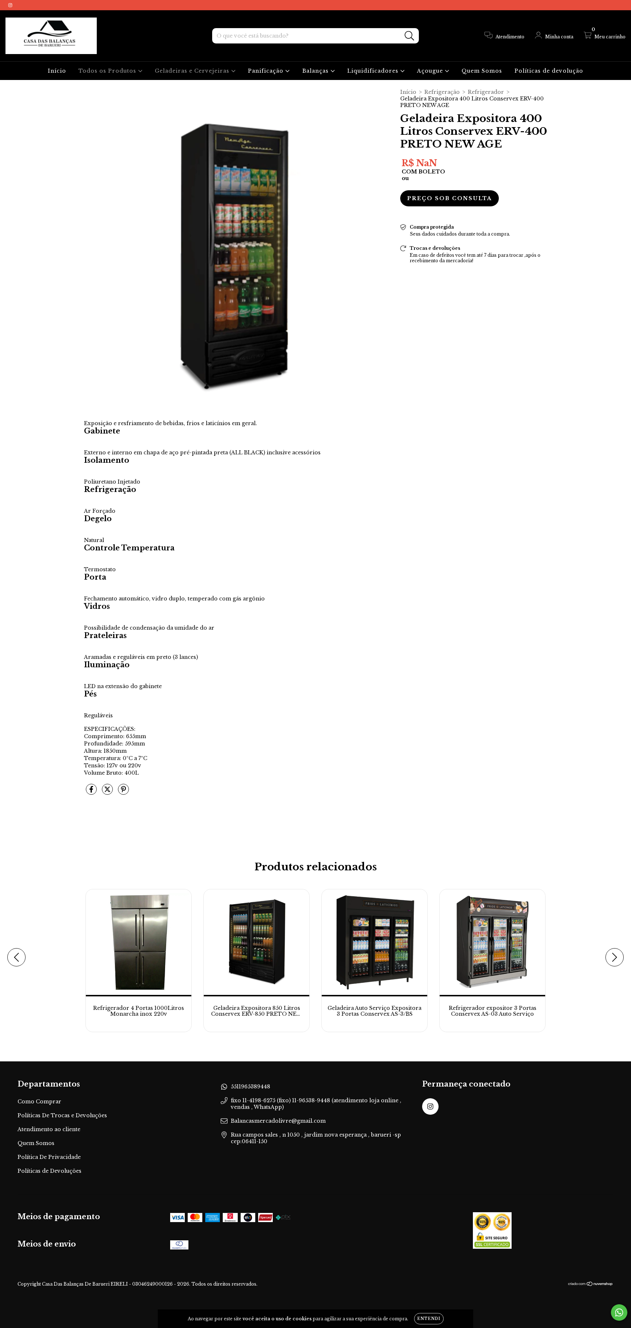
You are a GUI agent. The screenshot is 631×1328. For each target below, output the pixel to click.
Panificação (266, 71)
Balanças (316, 71)
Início (57, 71)
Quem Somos (482, 71)
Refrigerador (486, 92)
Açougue (431, 71)
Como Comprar (39, 1101)
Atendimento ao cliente (49, 1129)
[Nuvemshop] (590, 1284)
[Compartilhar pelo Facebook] (92, 792)
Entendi (428, 1318)
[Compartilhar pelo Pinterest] (123, 792)
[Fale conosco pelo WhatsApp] (619, 1312)
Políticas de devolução (549, 71)
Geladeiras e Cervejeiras (193, 71)
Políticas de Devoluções (49, 1171)
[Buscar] (409, 36)
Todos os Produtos (108, 71)
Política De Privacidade (49, 1157)
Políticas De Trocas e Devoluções (62, 1115)
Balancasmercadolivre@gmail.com (278, 1121)
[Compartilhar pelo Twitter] (108, 792)
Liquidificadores (373, 71)
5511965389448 (250, 1086)
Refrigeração (442, 92)
